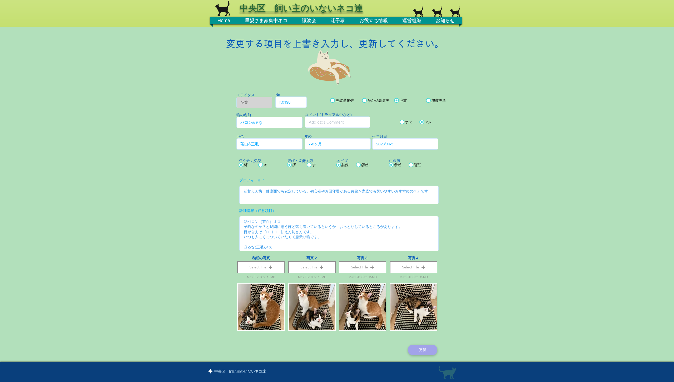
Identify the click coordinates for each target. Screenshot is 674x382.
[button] (261, 267)
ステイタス (245, 95)
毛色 (240, 136)
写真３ (362, 258)
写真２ (312, 258)
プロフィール (250, 180)
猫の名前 (243, 115)
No (277, 94)
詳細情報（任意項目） (257, 210)
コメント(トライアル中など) (328, 114)
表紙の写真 (261, 258)
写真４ (413, 258)
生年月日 (379, 136)
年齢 (308, 136)
